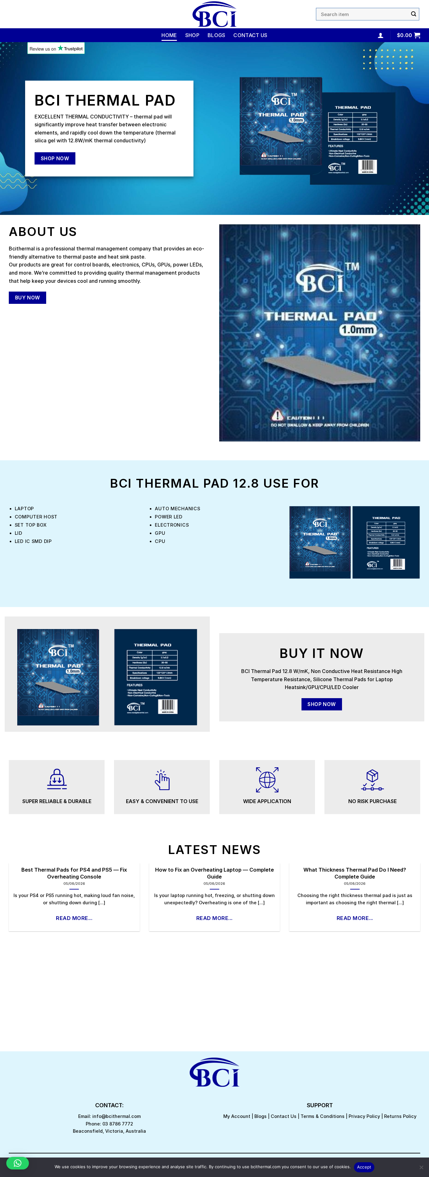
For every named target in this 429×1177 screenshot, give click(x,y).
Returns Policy (400, 1116)
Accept (364, 1166)
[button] (17, 1163)
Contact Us (250, 35)
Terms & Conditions (323, 1116)
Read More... (74, 918)
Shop (192, 35)
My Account (236, 1116)
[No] (421, 1169)
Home (169, 35)
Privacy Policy (364, 1116)
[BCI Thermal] (214, 14)
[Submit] (413, 14)
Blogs (216, 35)
